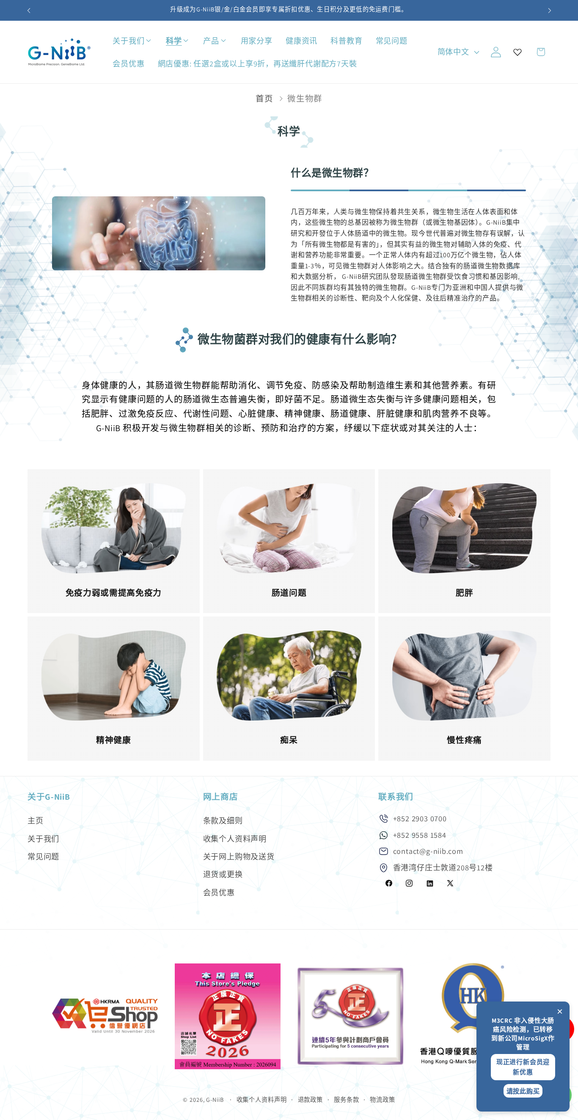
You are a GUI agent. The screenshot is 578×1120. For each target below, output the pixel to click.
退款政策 (310, 1099)
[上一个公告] (28, 10)
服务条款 (346, 1099)
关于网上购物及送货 (239, 856)
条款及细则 (223, 820)
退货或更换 (223, 875)
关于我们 (43, 839)
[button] (157, 40)
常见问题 (43, 856)
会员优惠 (219, 892)
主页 (36, 820)
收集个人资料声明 (235, 839)
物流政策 (382, 1099)
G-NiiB (214, 1099)
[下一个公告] (549, 10)
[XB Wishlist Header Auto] (517, 52)
